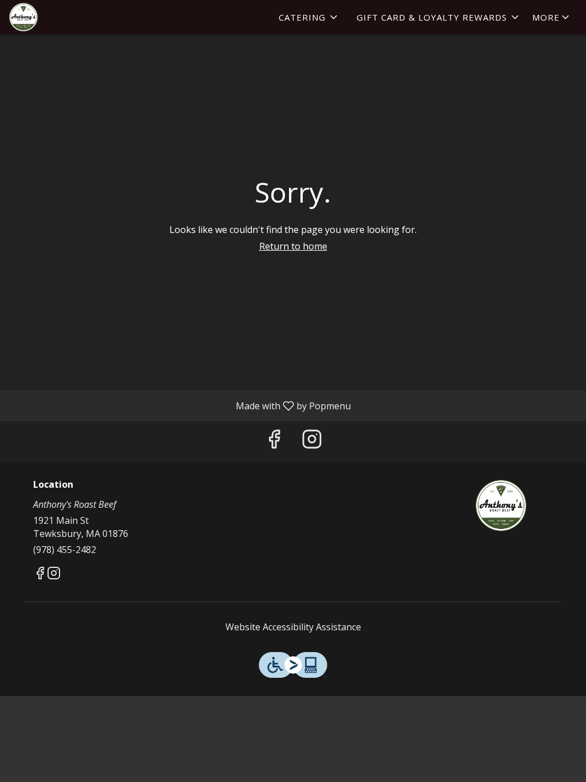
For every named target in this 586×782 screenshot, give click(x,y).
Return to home (293, 246)
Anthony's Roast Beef (500, 505)
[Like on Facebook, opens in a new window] (274, 441)
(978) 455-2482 (64, 549)
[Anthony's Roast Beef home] (60, 17)
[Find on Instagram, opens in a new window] (312, 441)
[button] (309, 17)
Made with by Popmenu (180, 405)
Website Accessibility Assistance (293, 627)
